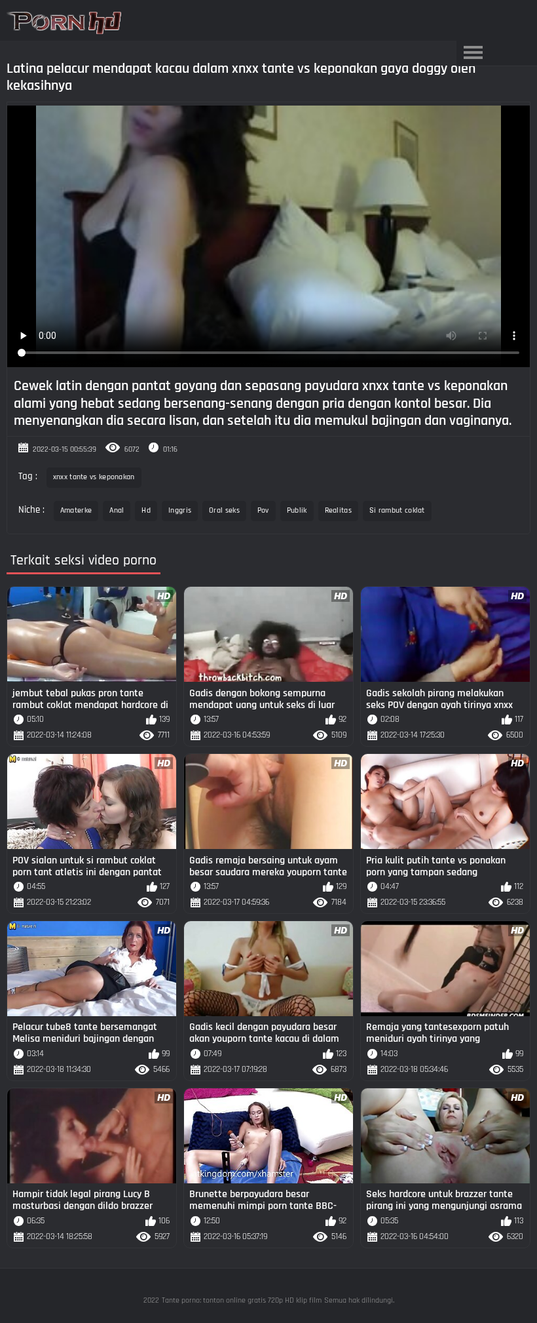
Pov (263, 510)
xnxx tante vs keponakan (94, 477)
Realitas (338, 510)
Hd (146, 510)
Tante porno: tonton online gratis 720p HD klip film (242, 1300)
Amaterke (76, 510)
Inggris (179, 510)
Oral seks (224, 510)
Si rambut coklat (397, 510)
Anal (116, 510)
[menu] (473, 53)
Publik (297, 510)
